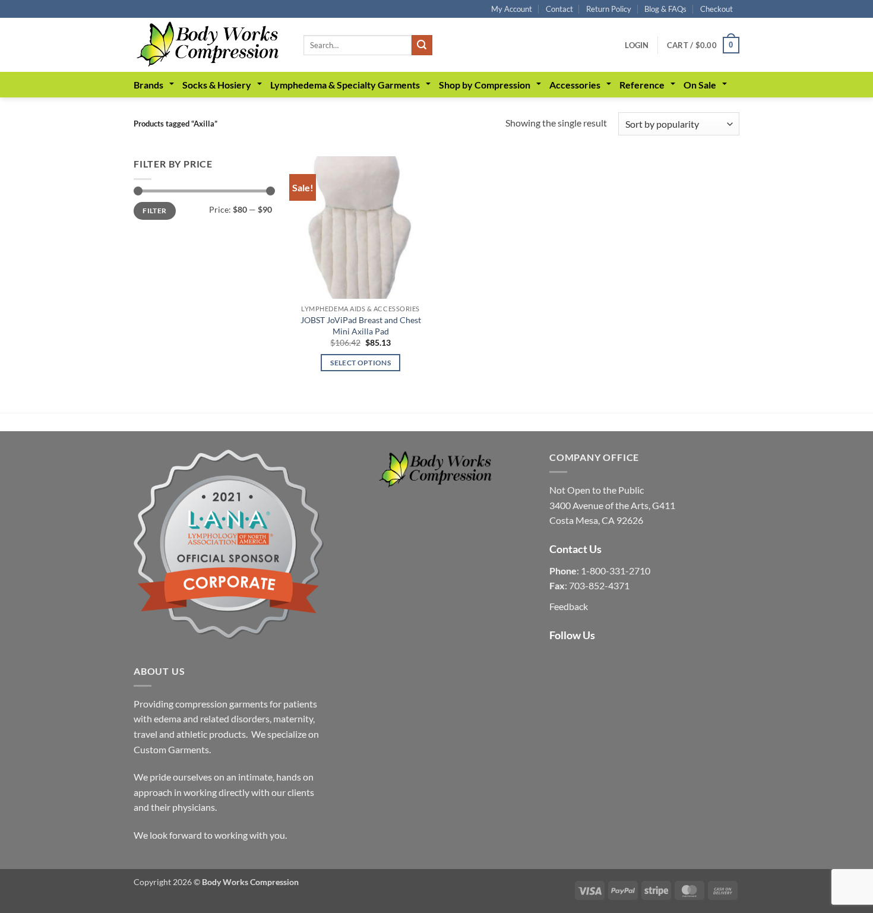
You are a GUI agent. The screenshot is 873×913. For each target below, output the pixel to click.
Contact (559, 9)
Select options (360, 363)
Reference (642, 84)
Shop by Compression (484, 84)
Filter (154, 210)
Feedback (568, 606)
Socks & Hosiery (216, 84)
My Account (511, 9)
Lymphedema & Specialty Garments (345, 84)
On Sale (700, 84)
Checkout (716, 9)
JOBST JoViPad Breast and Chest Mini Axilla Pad (361, 325)
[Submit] (422, 45)
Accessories (574, 84)
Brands (148, 84)
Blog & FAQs (665, 9)
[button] (637, 45)
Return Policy (608, 9)
